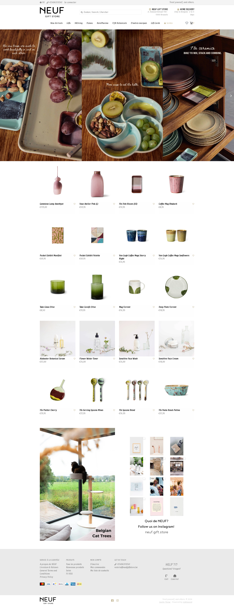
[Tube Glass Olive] (57, 287)
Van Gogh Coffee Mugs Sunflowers (174, 255)
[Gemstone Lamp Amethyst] (57, 184)
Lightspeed (187, 602)
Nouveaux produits (75, 567)
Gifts (69, 23)
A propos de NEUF (48, 564)
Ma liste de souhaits (99, 570)
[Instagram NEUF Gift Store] (117, 600)
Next (225, 95)
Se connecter (70, 2)
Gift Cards (155, 23)
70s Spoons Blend (127, 410)
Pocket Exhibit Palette (89, 255)
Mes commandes (97, 567)
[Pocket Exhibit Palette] (97, 235)
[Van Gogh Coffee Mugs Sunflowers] (176, 235)
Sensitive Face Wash (128, 358)
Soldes (169, 23)
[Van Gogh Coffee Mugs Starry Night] (137, 235)
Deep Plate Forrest (167, 307)
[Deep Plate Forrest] (176, 287)
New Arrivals (56, 23)
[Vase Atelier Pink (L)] (97, 184)
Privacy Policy (46, 577)
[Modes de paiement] (43, 584)
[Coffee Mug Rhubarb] (176, 184)
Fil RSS (69, 573)
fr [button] (43, 2)
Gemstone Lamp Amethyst (51, 204)
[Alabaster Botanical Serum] (57, 338)
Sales (68, 570)
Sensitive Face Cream (168, 358)
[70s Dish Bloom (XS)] (137, 184)
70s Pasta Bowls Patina (169, 410)
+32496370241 (123, 564)
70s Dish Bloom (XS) (128, 204)
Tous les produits (74, 564)
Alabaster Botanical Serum (52, 358)
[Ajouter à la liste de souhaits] (74, 204)
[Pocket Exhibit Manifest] (57, 235)
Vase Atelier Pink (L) (88, 204)
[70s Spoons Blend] (137, 390)
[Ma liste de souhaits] (186, 23)
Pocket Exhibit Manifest (50, 255)
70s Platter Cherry (48, 410)
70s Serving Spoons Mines (91, 410)
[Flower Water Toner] (97, 338)
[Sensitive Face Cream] (176, 338)
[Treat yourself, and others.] (57, 12)
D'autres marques (139, 23)
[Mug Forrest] (137, 287)
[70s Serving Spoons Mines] (97, 390)
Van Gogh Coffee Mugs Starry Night (132, 257)
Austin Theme (164, 602)
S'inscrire (94, 564)
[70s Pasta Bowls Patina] (176, 390)
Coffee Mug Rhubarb (168, 204)
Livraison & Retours (49, 567)
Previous (9, 95)
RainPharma (102, 23)
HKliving (78, 23)
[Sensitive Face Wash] (137, 338)
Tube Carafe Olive (87, 307)
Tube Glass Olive (47, 307)
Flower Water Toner (88, 358)
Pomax (90, 23)
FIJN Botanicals (119, 23)
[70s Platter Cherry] (57, 390)
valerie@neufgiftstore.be (126, 567)
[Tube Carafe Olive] (97, 287)
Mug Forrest (124, 307)
